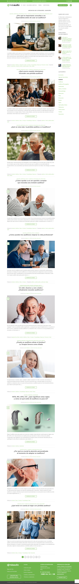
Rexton (60, 100)
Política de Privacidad (12, 571)
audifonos (9, 66)
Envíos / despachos (28, 572)
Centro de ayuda (27, 567)
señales (33, 66)
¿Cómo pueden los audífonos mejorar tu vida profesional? (31, 235)
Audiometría (21, 13)
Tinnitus (43, 340)
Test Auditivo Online (63, 104)
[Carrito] (71, 5)
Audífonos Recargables (64, 84)
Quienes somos (43, 566)
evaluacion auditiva (19, 66)
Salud (51, 13)
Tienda (39, 5)
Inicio (24, 5)
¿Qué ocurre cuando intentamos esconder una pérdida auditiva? (67, 46)
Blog (41, 569)
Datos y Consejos (28, 13)
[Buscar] (21, 5)
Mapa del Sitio (10, 569)
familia (46, 120)
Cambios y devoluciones (29, 574)
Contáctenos (46, 5)
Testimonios (61, 107)
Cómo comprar (27, 570)
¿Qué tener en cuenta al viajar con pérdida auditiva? (31, 505)
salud (30, 66)
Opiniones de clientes (45, 567)
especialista (13, 66)
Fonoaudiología (35, 13)
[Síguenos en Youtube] (71, 1)
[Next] (39, 557)
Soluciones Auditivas (32, 5)
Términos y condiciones (29, 577)
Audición (11, 13)
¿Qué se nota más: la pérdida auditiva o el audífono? (31, 127)
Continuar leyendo (31, 60)
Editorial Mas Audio (36, 21)
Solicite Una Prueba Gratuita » (39, 1)
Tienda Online (62, 109)
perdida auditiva (26, 66)
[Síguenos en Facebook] (66, 1)
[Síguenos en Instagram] (67, 1)
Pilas (60, 95)
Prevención (47, 13)
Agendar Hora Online (24, 285)
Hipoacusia (42, 13)
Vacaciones (33, 552)
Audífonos (16, 13)
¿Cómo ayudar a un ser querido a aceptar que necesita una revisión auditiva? (66, 59)
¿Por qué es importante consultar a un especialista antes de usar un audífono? (67, 39)
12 (36, 557)
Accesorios (61, 75)
